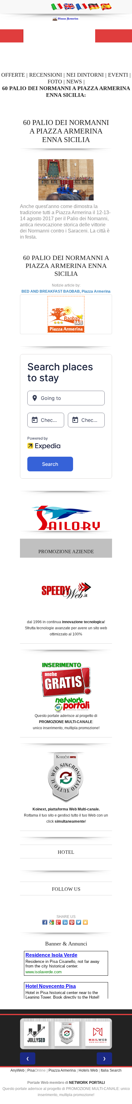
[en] (69, 6)
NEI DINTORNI (85, 75)
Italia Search (111, 1070)
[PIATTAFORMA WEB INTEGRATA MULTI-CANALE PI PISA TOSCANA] (67, 1034)
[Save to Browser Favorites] (85, 922)
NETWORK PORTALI (87, 1082)
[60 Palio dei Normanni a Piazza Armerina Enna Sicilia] (66, 179)
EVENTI (118, 75)
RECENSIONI (45, 75)
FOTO (55, 82)
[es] (106, 6)
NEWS (74, 82)
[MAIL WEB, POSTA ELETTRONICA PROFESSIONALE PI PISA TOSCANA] (97, 1034)
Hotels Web (88, 1070)
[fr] (81, 6)
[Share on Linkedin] (65, 922)
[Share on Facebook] (44, 922)
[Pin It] (71, 922)
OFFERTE (13, 75)
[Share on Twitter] (78, 922)
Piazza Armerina (62, 1070)
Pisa (31, 1070)
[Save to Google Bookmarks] (51, 922)
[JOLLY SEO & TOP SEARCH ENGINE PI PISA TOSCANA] (36, 1034)
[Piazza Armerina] (66, 18)
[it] (57, 6)
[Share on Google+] (58, 922)
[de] (93, 6)
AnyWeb (17, 1070)
